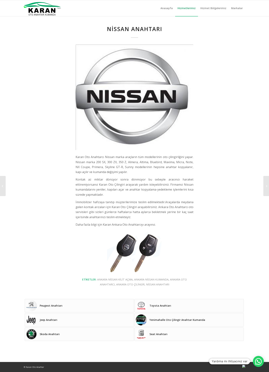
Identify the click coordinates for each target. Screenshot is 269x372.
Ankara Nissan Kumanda (151, 279)
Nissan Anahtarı (134, 29)
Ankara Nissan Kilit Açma (115, 279)
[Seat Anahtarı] (266, 186)
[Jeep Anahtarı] (3, 186)
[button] (258, 361)
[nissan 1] (134, 97)
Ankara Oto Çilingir (130, 284)
